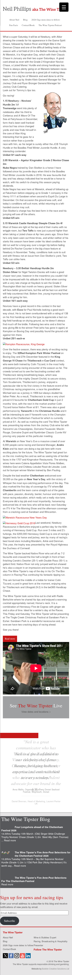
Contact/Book (28, 25)
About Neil (14, 19)
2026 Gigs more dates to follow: (45, 19)
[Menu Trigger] (63, 7)
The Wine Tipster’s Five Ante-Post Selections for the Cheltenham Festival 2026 (42, 854)
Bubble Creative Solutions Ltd (55, 968)
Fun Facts (13, 25)
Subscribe (9, 921)
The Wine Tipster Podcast (50, 25)
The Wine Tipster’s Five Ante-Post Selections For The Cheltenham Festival (33, 879)
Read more (10, 638)
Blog (25, 19)
